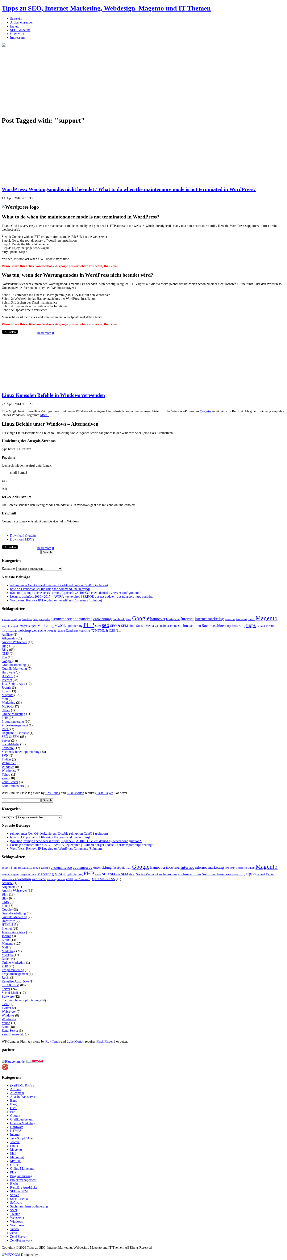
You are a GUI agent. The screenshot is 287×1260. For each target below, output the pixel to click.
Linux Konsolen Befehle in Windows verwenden (53, 395)
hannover (157, 619)
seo (105, 625)
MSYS (44, 415)
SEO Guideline (20, 30)
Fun (4, 657)
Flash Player (104, 793)
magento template (10, 626)
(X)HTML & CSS (103, 630)
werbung (52, 630)
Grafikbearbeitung (14, 665)
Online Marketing (13, 714)
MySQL (60, 626)
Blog (5, 649)
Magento (266, 618)
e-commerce (61, 618)
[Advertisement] (33, 155)
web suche (39, 630)
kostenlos (241, 619)
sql (156, 626)
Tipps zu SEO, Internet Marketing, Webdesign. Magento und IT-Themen (106, 8)
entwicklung (102, 619)
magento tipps (28, 625)
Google (140, 618)
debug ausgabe (41, 619)
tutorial (261, 625)
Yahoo (61, 630)
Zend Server (10, 782)
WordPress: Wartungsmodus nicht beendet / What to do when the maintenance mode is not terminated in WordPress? (129, 189)
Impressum (17, 37)
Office (6, 710)
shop (132, 625)
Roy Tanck (52, 793)
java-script (230, 619)
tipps (251, 625)
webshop (24, 630)
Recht (5, 729)
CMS (5, 653)
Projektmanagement (15, 725)
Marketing (45, 625)
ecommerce (82, 618)
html (177, 619)
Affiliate (7, 634)
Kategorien (9, 568)
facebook (119, 619)
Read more (44, 333)
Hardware (8, 672)
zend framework (82, 630)
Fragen (14, 26)
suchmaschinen (189, 626)
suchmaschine (168, 625)
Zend (69, 630)
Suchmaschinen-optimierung (223, 625)
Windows (8, 767)
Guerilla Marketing (14, 668)
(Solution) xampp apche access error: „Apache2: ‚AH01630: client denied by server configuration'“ (76, 592)
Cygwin (205, 411)
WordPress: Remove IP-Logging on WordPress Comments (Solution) (56, 600)
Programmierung (13, 721)
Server (6, 740)
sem (98, 626)
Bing (14, 619)
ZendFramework (13, 786)
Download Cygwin (23, 535)
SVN (5, 755)
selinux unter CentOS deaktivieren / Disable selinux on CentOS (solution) (59, 585)
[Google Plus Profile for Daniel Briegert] (5, 1069)
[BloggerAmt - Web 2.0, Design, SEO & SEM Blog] (13, 1061)
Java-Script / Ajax (13, 683)
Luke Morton (75, 793)
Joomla (6, 687)
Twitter (270, 625)
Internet (187, 618)
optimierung (75, 625)
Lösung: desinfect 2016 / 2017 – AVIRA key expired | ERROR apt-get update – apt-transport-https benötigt (81, 596)
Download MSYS (22, 539)
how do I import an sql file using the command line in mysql (50, 589)
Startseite (16, 18)
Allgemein (9, 638)
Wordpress (9, 770)
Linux (251, 619)
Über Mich (17, 34)
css (19, 619)
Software (8, 748)
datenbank (27, 619)
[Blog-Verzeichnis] (34, 1061)
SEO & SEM (119, 626)
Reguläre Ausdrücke (15, 733)
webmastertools (9, 631)
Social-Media (145, 625)
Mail (5, 699)
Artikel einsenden (21, 22)
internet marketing (209, 619)
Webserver (9, 763)
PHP (88, 625)
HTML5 (7, 676)
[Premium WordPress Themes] (11, 1254)
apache (6, 619)
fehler (128, 619)
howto (170, 619)
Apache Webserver (14, 642)
